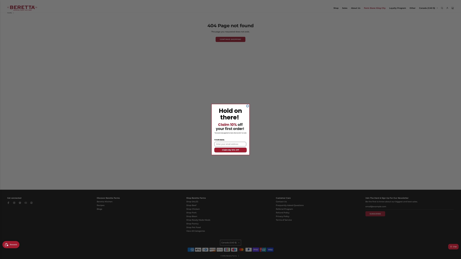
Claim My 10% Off (230, 150)
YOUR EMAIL (219, 140)
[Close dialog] (247, 106)
